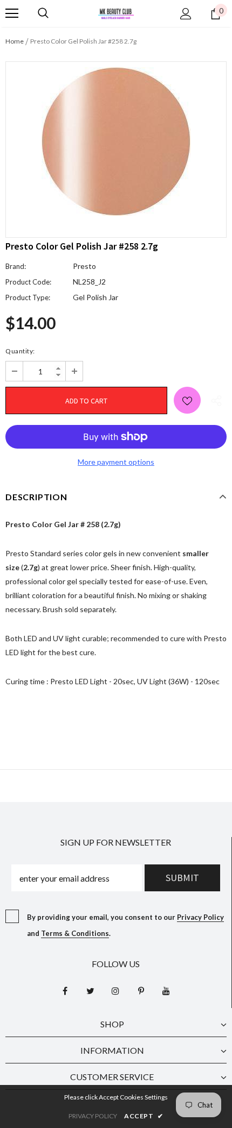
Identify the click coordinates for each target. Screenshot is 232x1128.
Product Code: (28, 282)
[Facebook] (64, 990)
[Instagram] (115, 990)
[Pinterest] (141, 990)
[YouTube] (166, 990)
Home (14, 41)
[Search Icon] (43, 13)
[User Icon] (186, 13)
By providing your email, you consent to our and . (125, 925)
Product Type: (27, 297)
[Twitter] (90, 990)
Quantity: (20, 351)
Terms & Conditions (75, 933)
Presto (84, 266)
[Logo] (116, 12)
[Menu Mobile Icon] (11, 13)
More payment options (116, 461)
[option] (116, 141)
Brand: (15, 266)
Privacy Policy (200, 917)
